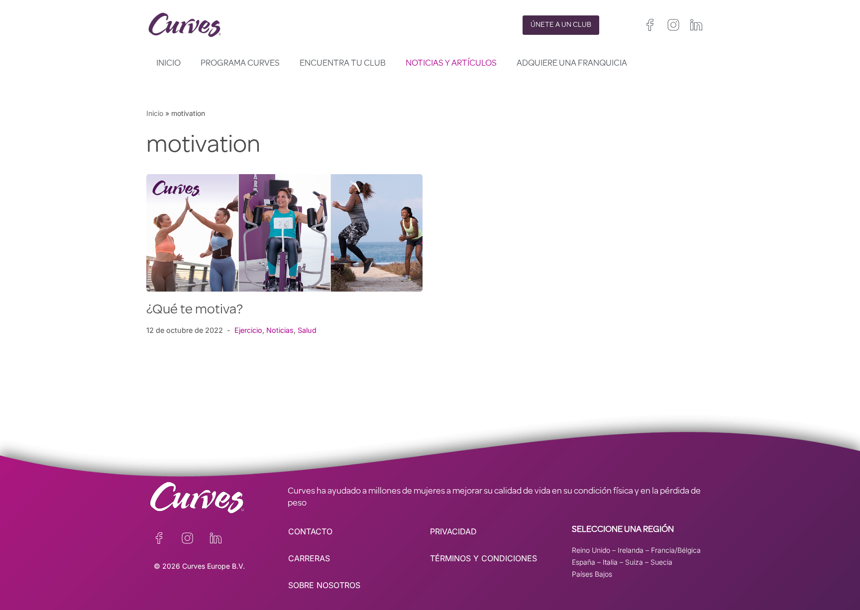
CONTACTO (310, 531)
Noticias (280, 330)
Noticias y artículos (451, 63)
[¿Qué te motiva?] (284, 233)
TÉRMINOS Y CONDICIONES (483, 558)
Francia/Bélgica (676, 550)
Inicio (168, 63)
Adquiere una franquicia (572, 63)
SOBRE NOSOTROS (324, 585)
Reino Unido (591, 550)
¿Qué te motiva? (194, 310)
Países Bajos (592, 574)
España (583, 562)
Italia (610, 562)
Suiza (634, 562)
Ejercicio (248, 330)
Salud (307, 330)
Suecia (661, 562)
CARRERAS (309, 558)
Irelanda (631, 550)
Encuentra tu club (343, 63)
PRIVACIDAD (453, 531)
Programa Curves (240, 63)
